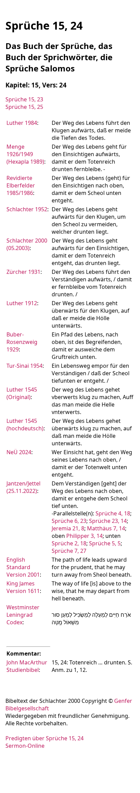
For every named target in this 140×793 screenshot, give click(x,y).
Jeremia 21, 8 (68, 528)
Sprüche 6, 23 (69, 521)
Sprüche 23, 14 (108, 521)
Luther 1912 (21, 303)
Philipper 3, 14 (84, 536)
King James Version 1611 (23, 587)
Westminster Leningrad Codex (22, 615)
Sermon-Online (25, 745)
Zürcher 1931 (23, 272)
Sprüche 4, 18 (112, 513)
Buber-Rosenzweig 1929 (21, 342)
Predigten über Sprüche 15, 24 (44, 738)
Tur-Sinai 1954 (24, 365)
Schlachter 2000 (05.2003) (26, 244)
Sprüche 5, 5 (105, 543)
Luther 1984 (21, 123)
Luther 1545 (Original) (21, 393)
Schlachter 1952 (26, 209)
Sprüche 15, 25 (24, 107)
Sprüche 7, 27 (69, 551)
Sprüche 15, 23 (24, 99)
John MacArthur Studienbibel (26, 666)
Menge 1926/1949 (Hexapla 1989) (25, 154)
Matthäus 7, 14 (106, 528)
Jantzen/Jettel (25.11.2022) (23, 487)
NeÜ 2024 (18, 452)
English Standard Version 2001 (23, 567)
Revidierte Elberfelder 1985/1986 (20, 185)
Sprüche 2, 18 (69, 543)
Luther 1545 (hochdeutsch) (24, 424)
